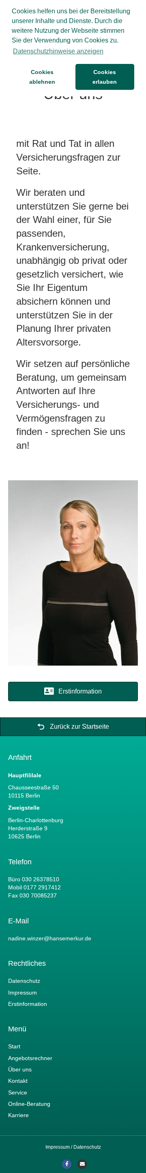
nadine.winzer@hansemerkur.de (49, 938)
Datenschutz (24, 981)
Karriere (18, 1115)
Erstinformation (27, 1004)
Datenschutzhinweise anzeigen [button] (58, 51)
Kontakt (18, 1081)
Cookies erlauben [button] (104, 77)
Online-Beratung (29, 1104)
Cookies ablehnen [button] (42, 77)
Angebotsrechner (30, 1058)
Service (17, 1092)
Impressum (22, 992)
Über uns (20, 1069)
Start (14, 1046)
